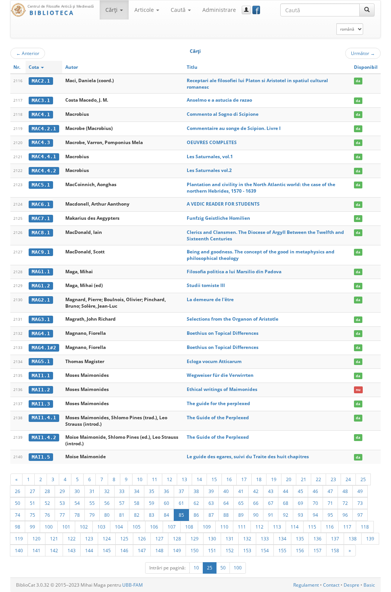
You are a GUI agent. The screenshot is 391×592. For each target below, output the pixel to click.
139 (370, 538)
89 (241, 515)
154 (265, 550)
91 (270, 515)
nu (358, 389)
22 (318, 479)
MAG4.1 (41, 333)
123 (89, 538)
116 (330, 527)
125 (124, 538)
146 (124, 550)
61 (181, 503)
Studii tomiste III (206, 285)
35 (151, 491)
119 (19, 538)
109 (207, 527)
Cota (34, 67)
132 (247, 538)
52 (47, 503)
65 (241, 503)
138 (353, 538)
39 (211, 491)
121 (54, 538)
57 (121, 503)
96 (345, 515)
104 (119, 527)
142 (54, 550)
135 (300, 538)
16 (229, 479)
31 (92, 491)
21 (303, 479)
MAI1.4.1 (44, 417)
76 (47, 515)
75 (32, 515)
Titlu (192, 67)
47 (330, 491)
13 (184, 479)
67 (270, 503)
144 (89, 550)
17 (244, 479)
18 (259, 479)
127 (159, 538)
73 (360, 503)
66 (256, 503)
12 (169, 479)
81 (121, 515)
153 (247, 550)
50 (17, 503)
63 (211, 503)
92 (285, 515)
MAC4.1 (41, 114)
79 (92, 515)
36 (166, 491)
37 (181, 491)
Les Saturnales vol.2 (209, 170)
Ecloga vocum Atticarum (214, 361)
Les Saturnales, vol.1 (210, 156)
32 (107, 491)
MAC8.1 (41, 232)
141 (36, 550)
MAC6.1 (41, 204)
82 (136, 515)
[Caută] (367, 9)
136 (317, 538)
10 (139, 479)
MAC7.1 (41, 218)
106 (154, 527)
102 (84, 527)
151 (212, 550)
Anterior (27, 53)
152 (230, 550)
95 (330, 515)
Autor (71, 67)
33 (121, 491)
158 (335, 550)
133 (265, 538)
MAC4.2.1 (44, 128)
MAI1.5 (41, 457)
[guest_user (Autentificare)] (246, 10)
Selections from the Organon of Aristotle (232, 319)
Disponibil (366, 67)
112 (259, 527)
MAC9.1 (41, 252)
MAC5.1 (41, 185)
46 (315, 491)
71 (330, 503)
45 (300, 491)
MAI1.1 (41, 375)
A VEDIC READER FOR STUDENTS (223, 204)
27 (32, 491)
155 (282, 550)
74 (17, 515)
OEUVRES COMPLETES (212, 142)
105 (136, 527)
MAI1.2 (41, 390)
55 (92, 503)
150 (195, 550)
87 (211, 515)
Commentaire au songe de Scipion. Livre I (234, 128)
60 (166, 503)
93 (300, 515)
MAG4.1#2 (44, 347)
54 (77, 503)
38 (196, 491)
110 (224, 527)
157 (317, 550)
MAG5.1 (41, 361)
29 (62, 491)
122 (72, 538)
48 (345, 491)
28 (47, 491)
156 (300, 550)
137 (335, 538)
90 (256, 515)
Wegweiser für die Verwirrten (220, 375)
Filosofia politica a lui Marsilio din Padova (234, 271)
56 (107, 503)
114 (295, 527)
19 (273, 479)
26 (17, 491)
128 (177, 538)
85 (181, 515)
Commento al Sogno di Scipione (223, 114)
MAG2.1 (41, 300)
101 (66, 527)
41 (241, 491)
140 (19, 550)
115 (312, 527)
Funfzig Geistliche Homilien (218, 218)
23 (333, 479)
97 (360, 515)
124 (107, 538)
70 (315, 503)
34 (136, 491)
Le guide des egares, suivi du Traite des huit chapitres (248, 456)
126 (142, 538)
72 (345, 503)
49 (360, 491)
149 (177, 550)
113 (277, 527)
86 (196, 515)
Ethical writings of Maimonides (222, 389)
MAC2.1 (41, 81)
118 (365, 527)
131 (230, 538)
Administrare (219, 9)
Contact (331, 585)
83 (151, 515)
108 (189, 527)
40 (226, 491)
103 (101, 527)
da (358, 80)
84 (166, 515)
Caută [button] (179, 9)
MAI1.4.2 (44, 437)
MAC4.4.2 (44, 171)
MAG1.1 (41, 271)
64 (226, 503)
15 (214, 479)
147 (142, 550)
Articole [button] (144, 9)
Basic (369, 585)
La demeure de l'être (210, 299)
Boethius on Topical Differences (223, 333)
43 (270, 491)
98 (17, 527)
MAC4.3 (41, 142)
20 (288, 479)
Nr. (16, 67)
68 (285, 503)
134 (282, 538)
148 (159, 550)
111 (242, 527)
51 (32, 503)
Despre (351, 585)
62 (196, 503)
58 (136, 503)
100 (49, 527)
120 (36, 538)
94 (315, 515)
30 (77, 491)
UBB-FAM (132, 585)
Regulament (306, 585)
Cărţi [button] (112, 9)
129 (195, 538)
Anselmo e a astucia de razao (219, 100)
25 (363, 479)
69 (300, 503)
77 (62, 515)
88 (226, 515)
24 (348, 479)
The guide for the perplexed (218, 403)
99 (32, 527)
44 (285, 491)
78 (77, 515)
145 (107, 550)
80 (107, 515)
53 (62, 503)
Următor (363, 53)
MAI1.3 (41, 404)
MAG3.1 (41, 319)
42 (256, 491)
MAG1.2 (41, 286)
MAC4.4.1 (44, 156)
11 (154, 479)
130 (212, 538)
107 (172, 527)
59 (151, 503)
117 (347, 527)
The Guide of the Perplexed (218, 417)
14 (199, 479)
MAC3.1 (41, 100)
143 (72, 550)
